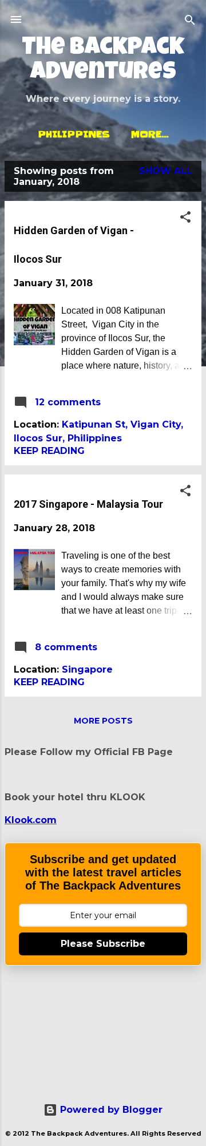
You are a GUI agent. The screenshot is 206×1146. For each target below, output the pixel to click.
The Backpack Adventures (103, 61)
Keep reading (49, 450)
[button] (185, 218)
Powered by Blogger (110, 1109)
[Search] (190, 21)
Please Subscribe (103, 943)
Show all (165, 170)
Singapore (87, 669)
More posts (103, 721)
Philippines (74, 134)
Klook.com (31, 820)
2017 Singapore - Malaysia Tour (88, 504)
